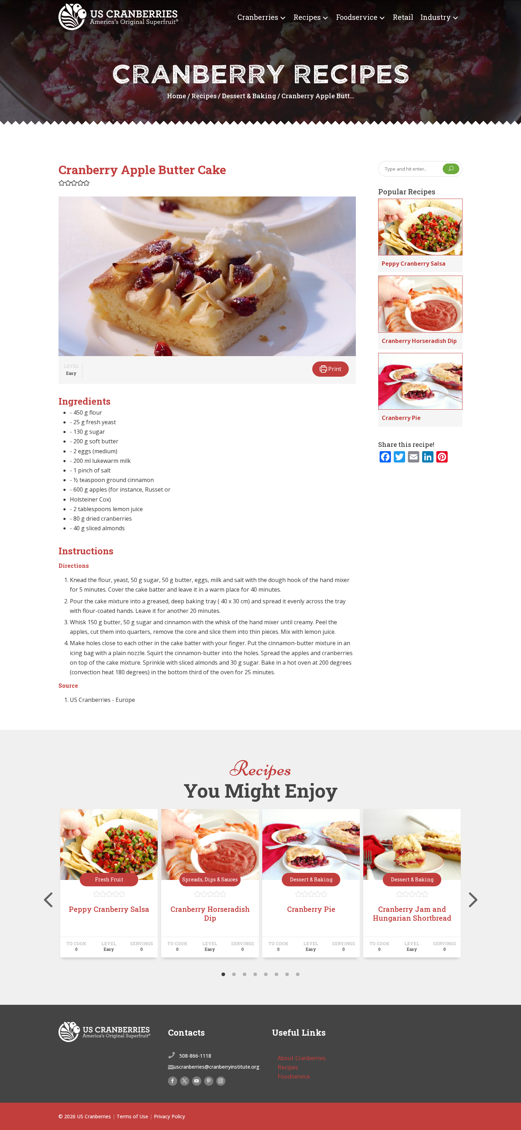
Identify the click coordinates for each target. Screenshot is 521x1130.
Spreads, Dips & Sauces (210, 879)
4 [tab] (255, 974)
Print (334, 369)
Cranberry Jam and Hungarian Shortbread (412, 913)
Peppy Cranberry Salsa (414, 263)
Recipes (307, 17)
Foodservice (356, 17)
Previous (53, 886)
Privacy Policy (169, 1116)
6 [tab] (276, 974)
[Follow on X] (184, 1081)
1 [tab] (223, 974)
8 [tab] (297, 974)
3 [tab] (244, 974)
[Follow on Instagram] (220, 1081)
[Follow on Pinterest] (208, 1081)
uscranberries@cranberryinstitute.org (216, 1066)
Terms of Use (132, 1116)
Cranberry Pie (401, 418)
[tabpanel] (108, 886)
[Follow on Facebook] (172, 1081)
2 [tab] (233, 974)
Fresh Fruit (109, 879)
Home (176, 96)
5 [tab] (265, 974)
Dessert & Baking (249, 96)
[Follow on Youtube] (196, 1081)
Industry (435, 17)
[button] (61, 183)
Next (467, 886)
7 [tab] (287, 974)
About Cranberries (302, 1058)
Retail (403, 17)
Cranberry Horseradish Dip (419, 341)
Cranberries (257, 17)
